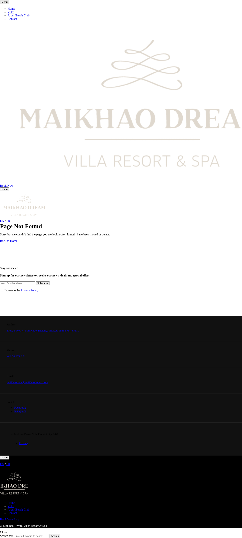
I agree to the (21, 290)
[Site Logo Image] (24, 217)
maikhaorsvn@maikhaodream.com (27, 382)
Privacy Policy (29, 290)
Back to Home (8, 240)
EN (2, 221)
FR (8, 221)
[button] (6, 185)
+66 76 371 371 (16, 356)
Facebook (20, 407)
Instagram (20, 411)
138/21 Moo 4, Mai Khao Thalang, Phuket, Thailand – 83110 (43, 330)
